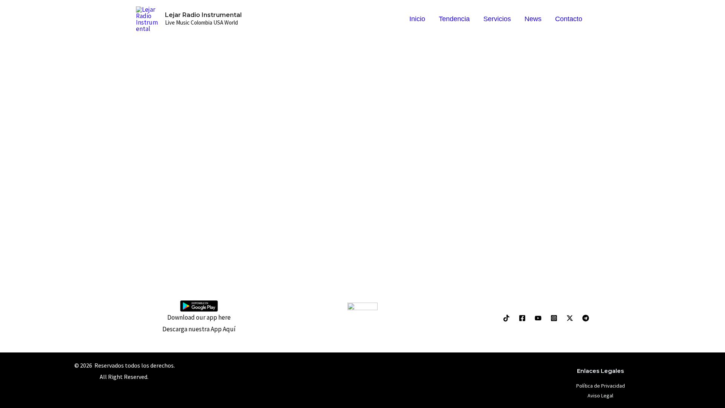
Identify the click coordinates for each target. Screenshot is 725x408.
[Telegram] (585, 318)
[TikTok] (506, 318)
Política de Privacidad (600, 385)
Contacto (568, 19)
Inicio (417, 19)
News (532, 19)
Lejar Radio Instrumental (203, 15)
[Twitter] (569, 318)
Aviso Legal (600, 395)
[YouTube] (538, 318)
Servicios (497, 19)
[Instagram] (554, 318)
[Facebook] (522, 318)
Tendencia (454, 19)
